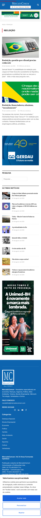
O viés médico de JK (18, 248)
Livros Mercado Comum (8, 1)
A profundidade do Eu (19, 227)
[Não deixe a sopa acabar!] (6, 261)
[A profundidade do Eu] (6, 229)
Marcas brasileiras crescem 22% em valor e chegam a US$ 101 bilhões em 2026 (24, 206)
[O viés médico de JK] (6, 250)
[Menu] (3, 4)
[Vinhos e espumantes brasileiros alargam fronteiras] (6, 272)
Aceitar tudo (21, 498)
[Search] (38, 4)
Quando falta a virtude (19, 238)
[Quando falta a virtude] (6, 240)
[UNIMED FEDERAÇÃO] (20, 15)
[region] (20, 496)
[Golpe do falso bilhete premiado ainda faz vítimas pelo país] (6, 195)
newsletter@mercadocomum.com (13, 403)
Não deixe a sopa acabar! (20, 259)
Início (3, 24)
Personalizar (21, 505)
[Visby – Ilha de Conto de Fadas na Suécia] (6, 219)
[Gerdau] (20, 165)
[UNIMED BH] (18, 354)
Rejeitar (21, 513)
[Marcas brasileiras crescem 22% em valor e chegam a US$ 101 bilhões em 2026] (6, 206)
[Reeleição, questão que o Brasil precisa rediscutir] (20, 47)
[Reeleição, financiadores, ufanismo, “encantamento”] (20, 92)
